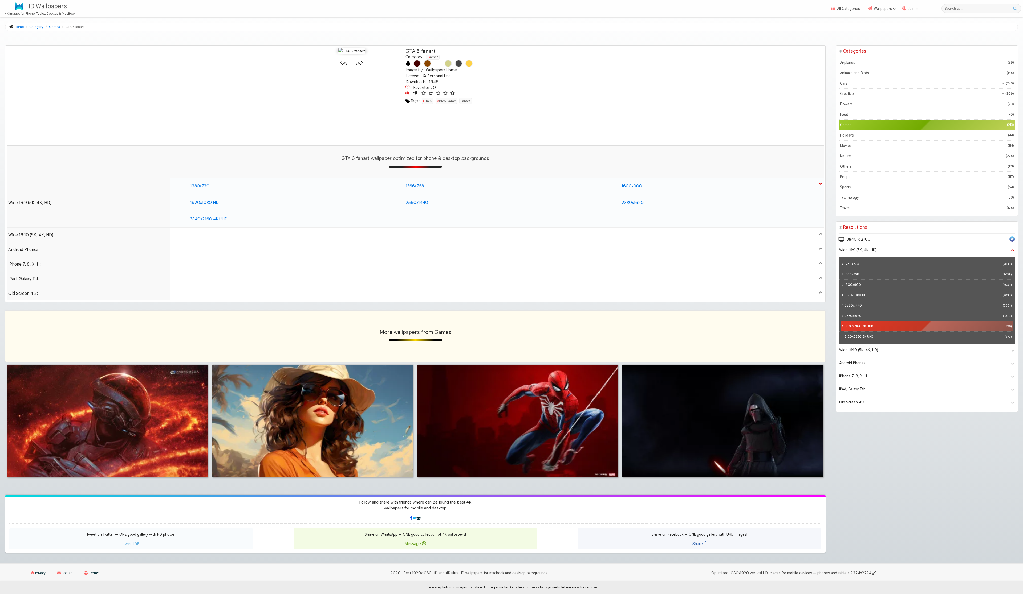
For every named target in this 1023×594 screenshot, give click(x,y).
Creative (927, 93)
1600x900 (632, 186)
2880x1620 (633, 202)
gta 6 (427, 100)
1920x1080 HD (204, 202)
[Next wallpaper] (359, 63)
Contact (67, 573)
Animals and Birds (927, 73)
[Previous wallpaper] (343, 63)
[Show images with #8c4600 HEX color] (427, 63)
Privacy (40, 573)
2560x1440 (417, 202)
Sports (927, 187)
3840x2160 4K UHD (209, 219)
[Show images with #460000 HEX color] (417, 63)
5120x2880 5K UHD (928, 336)
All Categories (848, 8)
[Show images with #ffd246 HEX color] (469, 63)
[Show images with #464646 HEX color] (458, 63)
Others (927, 166)
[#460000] (417, 63)
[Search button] (1015, 8)
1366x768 (415, 186)
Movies (927, 145)
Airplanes (927, 62)
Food (927, 114)
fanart (465, 100)
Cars (927, 83)
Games (432, 57)
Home (19, 26)
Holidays (927, 135)
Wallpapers (883, 8)
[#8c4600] (427, 63)
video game (446, 100)
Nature (927, 156)
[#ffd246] (469, 63)
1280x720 (199, 186)
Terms (93, 573)
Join (911, 8)
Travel (927, 207)
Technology (927, 197)
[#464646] (458, 63)
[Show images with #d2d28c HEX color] (448, 63)
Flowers (927, 104)
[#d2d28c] (448, 63)
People (927, 176)
